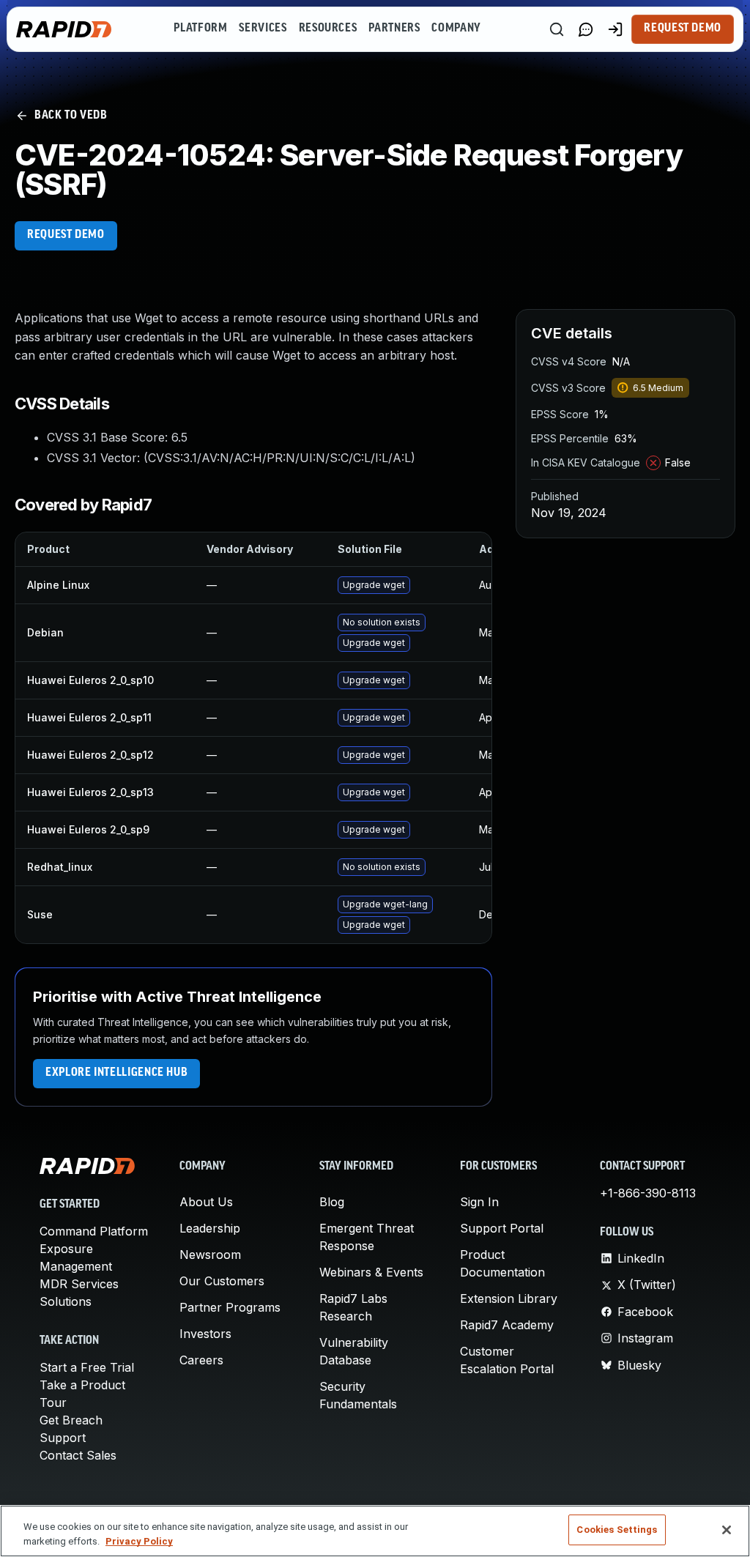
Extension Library (508, 1298)
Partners (394, 28)
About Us (206, 1201)
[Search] (556, 29)
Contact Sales (78, 1455)
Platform (200, 28)
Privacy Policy (139, 1541)
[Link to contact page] (586, 29)
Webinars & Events (371, 1272)
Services (262, 28)
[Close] (726, 1530)
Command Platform (94, 1231)
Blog (331, 1201)
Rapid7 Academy (507, 1325)
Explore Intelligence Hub (116, 1073)
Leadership (209, 1228)
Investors (205, 1333)
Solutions (66, 1301)
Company (455, 28)
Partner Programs (230, 1307)
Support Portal (501, 1228)
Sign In (479, 1201)
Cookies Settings (616, 1529)
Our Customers (221, 1281)
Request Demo (682, 28)
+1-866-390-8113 (648, 1193)
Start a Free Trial (87, 1367)
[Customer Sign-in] (615, 29)
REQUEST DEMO (66, 235)
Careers (201, 1360)
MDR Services (79, 1284)
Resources (328, 28)
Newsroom (210, 1254)
